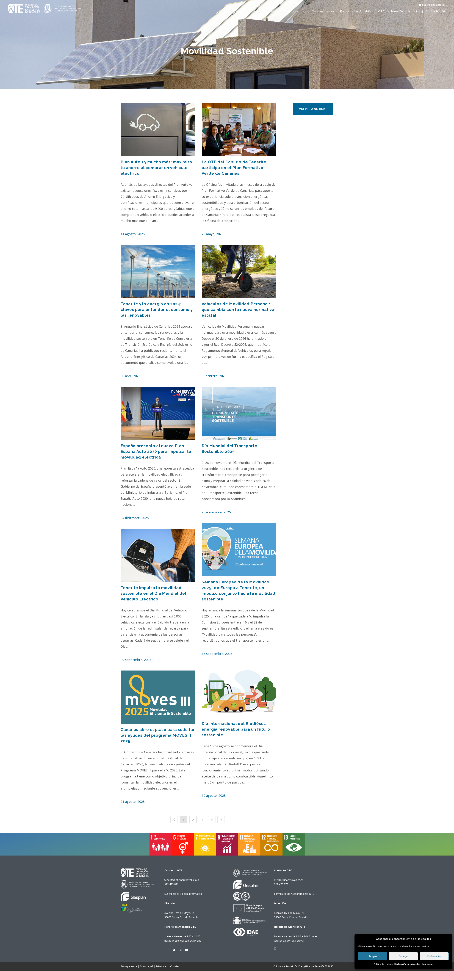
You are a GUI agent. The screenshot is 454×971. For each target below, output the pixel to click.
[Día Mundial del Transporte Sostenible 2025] (239, 413)
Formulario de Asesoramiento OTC (294, 893)
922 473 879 (171, 884)
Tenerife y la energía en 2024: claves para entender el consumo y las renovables (157, 310)
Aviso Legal (146, 966)
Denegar (403, 956)
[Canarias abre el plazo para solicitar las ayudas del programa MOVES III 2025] (158, 697)
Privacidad (161, 966)
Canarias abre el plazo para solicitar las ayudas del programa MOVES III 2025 (158, 735)
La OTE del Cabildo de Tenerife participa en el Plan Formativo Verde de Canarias (234, 168)
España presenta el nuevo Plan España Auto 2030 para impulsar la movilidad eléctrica (156, 451)
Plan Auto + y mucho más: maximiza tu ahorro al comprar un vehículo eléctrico (156, 168)
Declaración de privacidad (407, 964)
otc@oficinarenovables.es (288, 880)
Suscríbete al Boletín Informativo (183, 893)
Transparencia (129, 966)
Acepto (373, 956)
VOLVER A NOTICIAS (313, 109)
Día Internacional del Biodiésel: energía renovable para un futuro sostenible (236, 729)
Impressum (427, 964)
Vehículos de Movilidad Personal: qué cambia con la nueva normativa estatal (238, 310)
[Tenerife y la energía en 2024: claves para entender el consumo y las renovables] (158, 271)
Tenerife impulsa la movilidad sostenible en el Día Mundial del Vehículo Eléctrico (153, 593)
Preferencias (434, 956)
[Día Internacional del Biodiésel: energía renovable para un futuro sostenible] (239, 691)
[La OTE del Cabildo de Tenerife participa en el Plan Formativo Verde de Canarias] (239, 129)
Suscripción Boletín (433, 5)
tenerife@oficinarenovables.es (181, 880)
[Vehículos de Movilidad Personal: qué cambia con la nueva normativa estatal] (239, 271)
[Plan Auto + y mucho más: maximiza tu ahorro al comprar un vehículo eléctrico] (158, 129)
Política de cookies (383, 964)
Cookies (174, 966)
